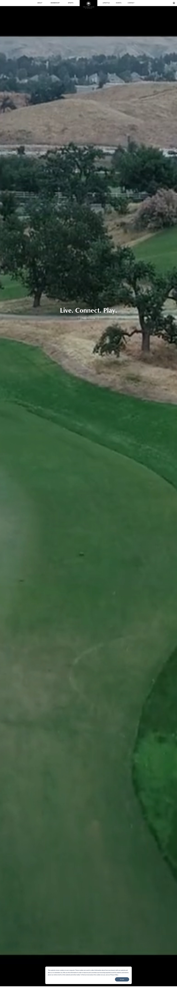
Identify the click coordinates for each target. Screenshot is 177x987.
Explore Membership (88, 318)
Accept (122, 979)
